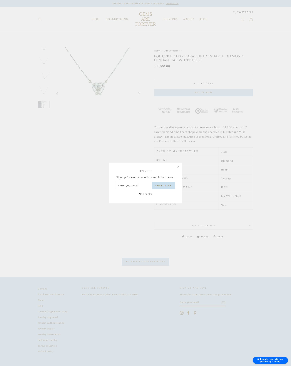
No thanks (145, 194)
